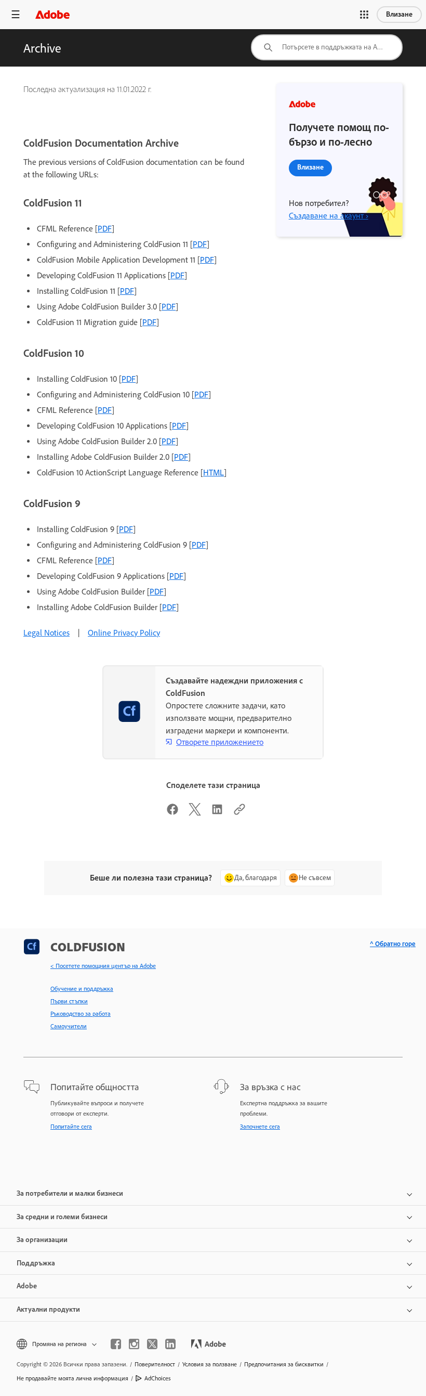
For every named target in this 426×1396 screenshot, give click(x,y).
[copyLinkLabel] (239, 813)
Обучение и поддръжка (81, 988)
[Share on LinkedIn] (217, 813)
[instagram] (134, 1344)
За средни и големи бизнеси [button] (62, 1216)
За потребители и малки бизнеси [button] (70, 1193)
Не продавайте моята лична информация (72, 1378)
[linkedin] (170, 1344)
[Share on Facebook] (172, 813)
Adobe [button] (27, 1286)
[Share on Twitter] (195, 813)
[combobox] (327, 47)
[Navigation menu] (15, 14)
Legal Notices (46, 633)
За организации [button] (42, 1239)
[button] (364, 14)
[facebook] (116, 1344)
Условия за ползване (209, 1364)
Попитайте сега (71, 1126)
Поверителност (155, 1364)
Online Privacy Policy (124, 633)
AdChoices (157, 1378)
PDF (105, 229)
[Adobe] (52, 14)
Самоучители (68, 1026)
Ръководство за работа (80, 1013)
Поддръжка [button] (36, 1263)
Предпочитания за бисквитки (284, 1364)
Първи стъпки (69, 1001)
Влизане (399, 14)
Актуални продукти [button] (48, 1309)
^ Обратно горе (393, 944)
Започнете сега (260, 1126)
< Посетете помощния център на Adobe (103, 966)
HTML (213, 472)
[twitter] (152, 1344)
